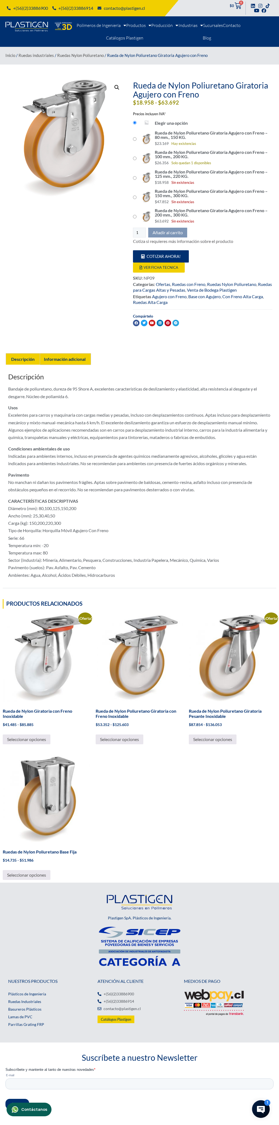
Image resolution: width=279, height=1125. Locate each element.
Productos (136, 25)
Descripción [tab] (23, 359)
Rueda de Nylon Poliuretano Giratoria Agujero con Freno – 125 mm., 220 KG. (211, 174)
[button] (117, 87)
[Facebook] (264, 10)
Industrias (188, 25)
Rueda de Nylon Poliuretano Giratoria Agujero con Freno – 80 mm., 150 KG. (211, 135)
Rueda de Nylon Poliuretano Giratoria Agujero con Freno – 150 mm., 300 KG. (211, 193)
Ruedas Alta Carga (150, 302)
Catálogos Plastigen (124, 38)
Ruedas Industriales (24, 1001)
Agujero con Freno (169, 296)
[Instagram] (260, 6)
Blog (207, 38)
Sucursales (213, 25)
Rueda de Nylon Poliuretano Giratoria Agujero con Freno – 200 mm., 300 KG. (211, 212)
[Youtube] (256, 10)
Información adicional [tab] (65, 359)
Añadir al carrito (168, 232)
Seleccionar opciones (26, 739)
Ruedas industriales (36, 55)
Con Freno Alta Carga (242, 296)
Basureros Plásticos (24, 1009)
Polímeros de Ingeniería (99, 25)
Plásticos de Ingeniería (27, 994)
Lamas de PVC (20, 1016)
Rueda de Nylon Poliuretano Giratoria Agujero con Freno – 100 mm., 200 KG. (211, 154)
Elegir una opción (171, 123)
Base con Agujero (204, 296)
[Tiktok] (267, 6)
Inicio (10, 55)
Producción (162, 25)
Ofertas (163, 284)
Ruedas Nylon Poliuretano (80, 55)
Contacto (232, 25)
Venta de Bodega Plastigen (212, 289)
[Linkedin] (253, 6)
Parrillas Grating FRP (26, 1024)
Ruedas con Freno (188, 284)
